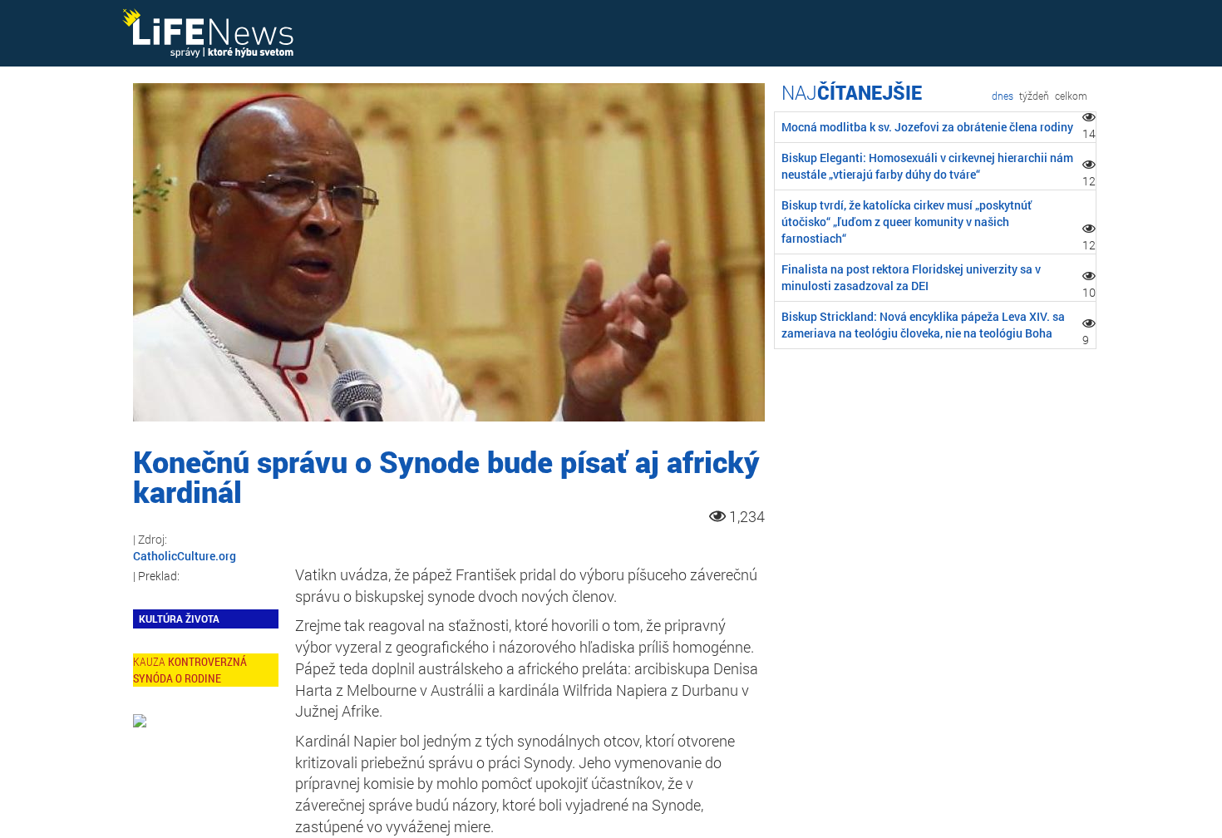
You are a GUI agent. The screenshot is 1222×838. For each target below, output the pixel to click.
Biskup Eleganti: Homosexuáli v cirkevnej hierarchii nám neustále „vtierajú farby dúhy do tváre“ (927, 166)
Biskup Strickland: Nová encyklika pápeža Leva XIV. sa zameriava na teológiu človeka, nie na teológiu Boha (923, 324)
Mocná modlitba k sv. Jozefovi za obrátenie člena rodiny (927, 127)
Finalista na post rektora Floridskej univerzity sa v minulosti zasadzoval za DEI (911, 277)
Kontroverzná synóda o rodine (190, 669)
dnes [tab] (1002, 95)
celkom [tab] (1071, 95)
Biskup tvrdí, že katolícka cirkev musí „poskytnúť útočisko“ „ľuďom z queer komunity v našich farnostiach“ (906, 221)
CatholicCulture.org (184, 556)
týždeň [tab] (1034, 95)
